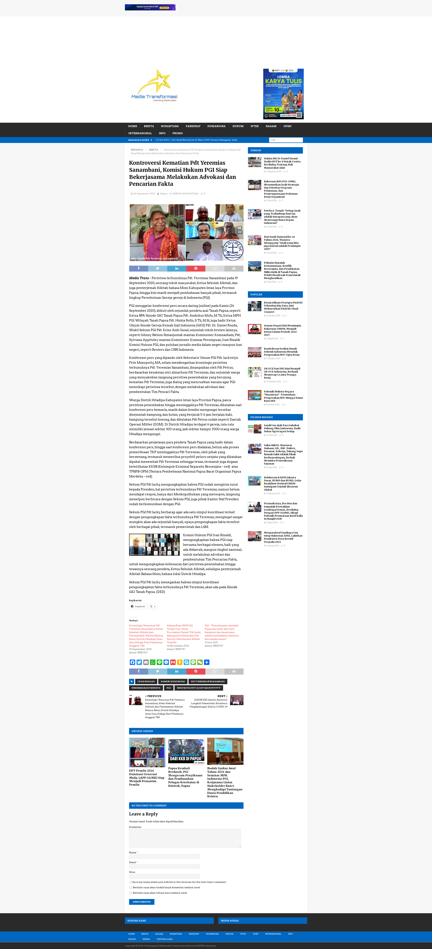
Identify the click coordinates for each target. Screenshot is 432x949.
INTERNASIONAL (140, 133)
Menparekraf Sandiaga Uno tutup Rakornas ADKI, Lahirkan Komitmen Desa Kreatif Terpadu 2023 (283, 537)
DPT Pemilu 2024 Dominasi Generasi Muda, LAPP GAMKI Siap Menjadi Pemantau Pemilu (146, 777)
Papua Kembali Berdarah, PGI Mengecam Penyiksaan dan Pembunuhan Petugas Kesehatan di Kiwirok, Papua (185, 777)
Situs (132, 872)
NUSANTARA (170, 126)
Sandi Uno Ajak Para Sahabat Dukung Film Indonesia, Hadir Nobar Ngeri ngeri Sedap (282, 428)
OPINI (287, 126)
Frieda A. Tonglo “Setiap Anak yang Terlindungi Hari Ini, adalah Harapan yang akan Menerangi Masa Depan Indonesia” (282, 216)
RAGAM (271, 126)
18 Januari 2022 (273, 404)
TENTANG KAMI (164, 939)
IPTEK (255, 126)
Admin (164, 193)
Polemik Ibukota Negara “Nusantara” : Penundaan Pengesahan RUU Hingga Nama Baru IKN (283, 396)
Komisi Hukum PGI (173, 681)
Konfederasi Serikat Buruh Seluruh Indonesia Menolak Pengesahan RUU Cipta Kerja (282, 351)
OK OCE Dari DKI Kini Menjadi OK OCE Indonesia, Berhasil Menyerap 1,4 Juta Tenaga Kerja (282, 373)
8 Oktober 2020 (273, 315)
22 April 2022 (272, 338)
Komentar (135, 827)
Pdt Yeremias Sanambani (208, 681)
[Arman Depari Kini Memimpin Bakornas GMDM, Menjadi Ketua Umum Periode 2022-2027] (254, 329)
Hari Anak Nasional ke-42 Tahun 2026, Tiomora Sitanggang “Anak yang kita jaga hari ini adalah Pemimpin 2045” (282, 243)
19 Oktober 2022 (273, 381)
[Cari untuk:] (286, 139)
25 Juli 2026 (271, 200)
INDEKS (146, 939)
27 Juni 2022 (271, 435)
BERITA (149, 126)
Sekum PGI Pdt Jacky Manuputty (199, 688)
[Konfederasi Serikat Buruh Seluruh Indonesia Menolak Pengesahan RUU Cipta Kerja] (254, 352)
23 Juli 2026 (271, 226)
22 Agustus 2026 (274, 171)
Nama (133, 852)
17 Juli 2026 (271, 282)
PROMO (177, 133)
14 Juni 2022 (271, 467)
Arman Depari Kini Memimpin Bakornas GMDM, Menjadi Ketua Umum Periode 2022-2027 (282, 330)
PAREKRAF (193, 126)
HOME (132, 126)
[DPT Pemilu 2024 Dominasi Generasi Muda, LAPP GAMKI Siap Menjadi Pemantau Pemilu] (147, 752)
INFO (162, 133)
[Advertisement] (216, 40)
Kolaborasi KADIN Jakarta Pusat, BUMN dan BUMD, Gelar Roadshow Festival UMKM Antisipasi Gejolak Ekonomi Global (282, 483)
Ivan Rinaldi (146, 681)
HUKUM (238, 126)
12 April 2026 (272, 522)
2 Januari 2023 (272, 545)
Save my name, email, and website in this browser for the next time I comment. (179, 882)
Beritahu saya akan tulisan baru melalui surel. (160, 892)
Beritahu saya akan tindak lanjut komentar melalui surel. (166, 887)
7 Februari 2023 (273, 493)
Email (133, 862)
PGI (169, 688)
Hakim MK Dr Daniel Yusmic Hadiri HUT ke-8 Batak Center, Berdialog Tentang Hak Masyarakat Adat (282, 163)
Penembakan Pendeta (146, 688)
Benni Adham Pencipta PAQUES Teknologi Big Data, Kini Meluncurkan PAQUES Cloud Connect (283, 307)
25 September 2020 (144, 193)
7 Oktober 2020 (273, 358)
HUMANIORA (216, 126)
